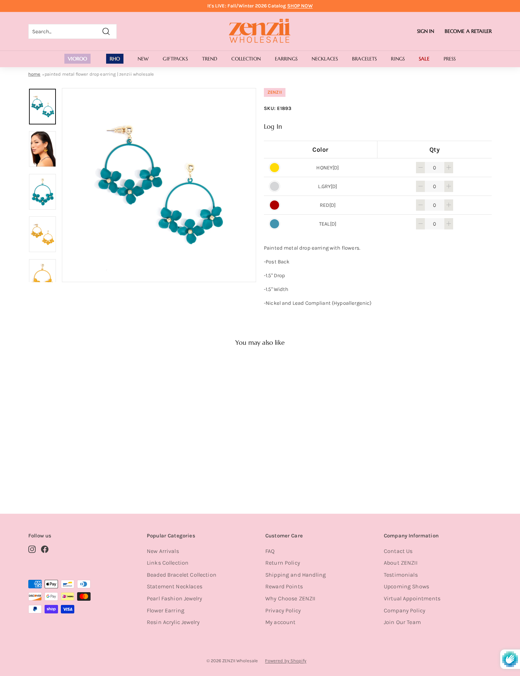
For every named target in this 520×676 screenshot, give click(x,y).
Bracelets (364, 59)
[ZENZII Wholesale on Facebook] (44, 549)
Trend (210, 59)
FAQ (270, 551)
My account (280, 622)
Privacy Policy (283, 610)
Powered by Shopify (285, 660)
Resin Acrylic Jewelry (173, 622)
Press (450, 59)
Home (34, 74)
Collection (245, 59)
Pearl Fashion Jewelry (174, 598)
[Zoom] (159, 185)
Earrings (286, 59)
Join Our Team (402, 622)
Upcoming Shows (406, 586)
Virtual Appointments (412, 598)
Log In (273, 126)
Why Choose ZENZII (290, 598)
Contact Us (398, 551)
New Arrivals (163, 551)
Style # (65, 472)
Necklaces (325, 59)
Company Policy (404, 610)
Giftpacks (175, 59)
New (143, 59)
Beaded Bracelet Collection (181, 574)
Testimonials (401, 574)
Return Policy (282, 562)
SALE (424, 59)
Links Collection (168, 562)
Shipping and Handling (295, 574)
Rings (398, 59)
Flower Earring (165, 610)
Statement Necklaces (174, 586)
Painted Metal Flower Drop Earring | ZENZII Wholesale (99, 74)
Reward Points (284, 586)
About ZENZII (400, 562)
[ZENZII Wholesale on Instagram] (32, 549)
